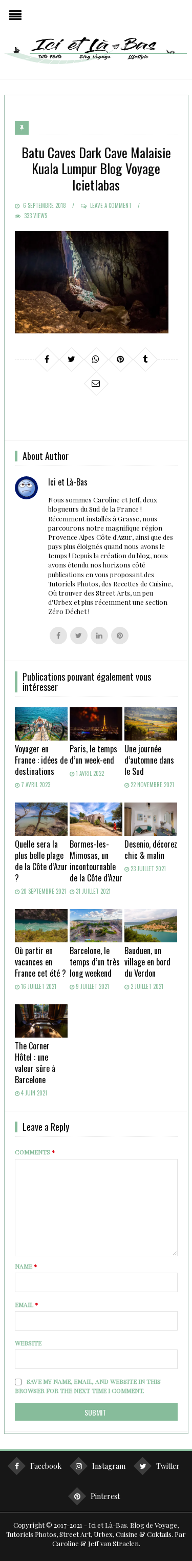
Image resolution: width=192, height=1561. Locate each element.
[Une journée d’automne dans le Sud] (150, 724)
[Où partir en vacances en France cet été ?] (41, 925)
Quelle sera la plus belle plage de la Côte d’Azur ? (41, 861)
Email (26, 1304)
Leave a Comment (111, 205)
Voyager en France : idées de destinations (41, 760)
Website (28, 1343)
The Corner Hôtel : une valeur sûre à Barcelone (35, 1063)
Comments (35, 1152)
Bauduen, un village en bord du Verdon (147, 961)
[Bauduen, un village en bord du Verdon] (150, 925)
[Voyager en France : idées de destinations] (41, 724)
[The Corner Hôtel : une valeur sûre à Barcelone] (41, 1021)
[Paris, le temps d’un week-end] (96, 724)
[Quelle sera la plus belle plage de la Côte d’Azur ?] (41, 819)
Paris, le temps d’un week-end (93, 754)
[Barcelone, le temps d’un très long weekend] (96, 925)
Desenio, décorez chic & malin (150, 849)
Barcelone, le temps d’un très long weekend (95, 961)
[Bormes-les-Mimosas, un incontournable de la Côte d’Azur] (96, 819)
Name (26, 1266)
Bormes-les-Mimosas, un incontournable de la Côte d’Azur (96, 861)
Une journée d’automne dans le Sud (149, 760)
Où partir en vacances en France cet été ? (40, 961)
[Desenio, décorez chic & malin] (150, 819)
